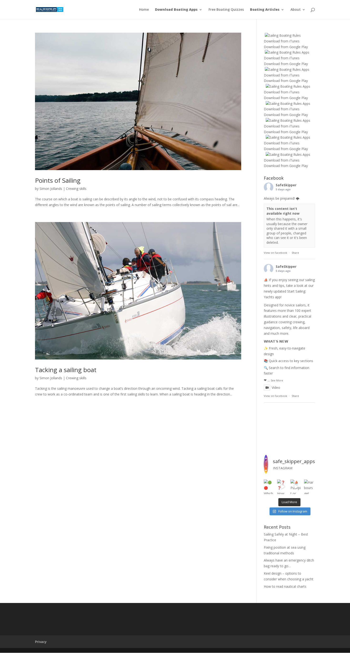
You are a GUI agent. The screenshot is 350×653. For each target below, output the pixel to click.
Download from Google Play (286, 47)
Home (144, 10)
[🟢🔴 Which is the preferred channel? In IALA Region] (269, 487)
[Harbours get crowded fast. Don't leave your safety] (309, 487)
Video (276, 387)
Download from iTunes (282, 41)
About (295, 10)
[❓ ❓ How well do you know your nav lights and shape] (282, 487)
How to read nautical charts (285, 586)
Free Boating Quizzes (226, 10)
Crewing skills (76, 188)
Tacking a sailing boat (65, 369)
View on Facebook (275, 252)
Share (295, 252)
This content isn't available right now (283, 211)
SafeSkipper (286, 185)
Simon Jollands (51, 188)
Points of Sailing (57, 180)
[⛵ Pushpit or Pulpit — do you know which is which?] (295, 487)
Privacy (41, 641)
